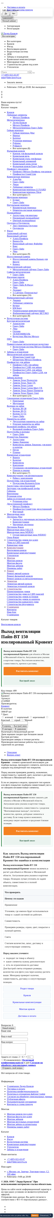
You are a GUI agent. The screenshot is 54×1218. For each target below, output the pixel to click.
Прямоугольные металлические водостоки (28, 344)
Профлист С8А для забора (25, 365)
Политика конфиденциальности (22, 1091)
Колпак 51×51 (19, 413)
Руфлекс (17, 143)
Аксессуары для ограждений (21, 486)
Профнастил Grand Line (24, 174)
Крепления (18, 465)
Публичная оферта (16, 1099)
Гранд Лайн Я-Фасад (23, 285)
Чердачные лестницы (23, 524)
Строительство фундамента (20, 604)
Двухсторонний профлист (20, 504)
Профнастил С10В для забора (27, 367)
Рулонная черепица (22, 140)
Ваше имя (6, 1031)
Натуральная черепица (18, 205)
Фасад (10, 231)
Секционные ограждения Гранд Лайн (25, 398)
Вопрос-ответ (13, 755)
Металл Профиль (21, 117)
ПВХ (9, 339)
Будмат (16, 200)
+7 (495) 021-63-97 (10, 75)
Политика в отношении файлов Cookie (26, 1094)
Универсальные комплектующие (29, 310)
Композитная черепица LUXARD (29, 189)
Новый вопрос (8, 1028)
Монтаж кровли (15, 560)
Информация (7, 1081)
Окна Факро (13, 537)
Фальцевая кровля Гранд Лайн (28, 166)
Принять (35, 1215)
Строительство (14, 589)
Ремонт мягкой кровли (18, 573)
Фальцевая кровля (16, 151)
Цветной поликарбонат (24, 220)
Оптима (16, 331)
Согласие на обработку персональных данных (29, 1096)
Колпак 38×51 (19, 411)
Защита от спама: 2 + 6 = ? (14, 1057)
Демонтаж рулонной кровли (21, 586)
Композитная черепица (18, 176)
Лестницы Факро (15, 527)
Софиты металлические (18, 272)
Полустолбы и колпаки (18, 432)
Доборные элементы (17, 115)
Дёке (15, 251)
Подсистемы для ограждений (21, 480)
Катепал (17, 138)
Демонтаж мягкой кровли (19, 584)
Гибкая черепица (15, 130)
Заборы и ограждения (17, 352)
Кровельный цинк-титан (25, 164)
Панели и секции (21, 470)
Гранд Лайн (18, 182)
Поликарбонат (14, 213)
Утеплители (13, 555)
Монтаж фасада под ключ (19, 1116)
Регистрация (13, 28)
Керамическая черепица (24, 207)
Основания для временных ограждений (32, 468)
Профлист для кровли (17, 169)
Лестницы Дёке (14, 517)
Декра (16, 184)
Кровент (5, 706)
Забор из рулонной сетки (19, 499)
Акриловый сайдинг (17, 233)
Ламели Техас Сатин (23, 385)
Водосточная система (17, 318)
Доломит (17, 290)
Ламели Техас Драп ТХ (24, 383)
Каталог (5, 1132)
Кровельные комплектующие (21, 553)
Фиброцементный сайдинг (20, 298)
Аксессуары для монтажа (25, 215)
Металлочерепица (16, 120)
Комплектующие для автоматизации (25, 475)
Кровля (10, 112)
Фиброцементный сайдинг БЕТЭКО (31, 313)
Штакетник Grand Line (24, 357)
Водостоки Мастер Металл (26, 336)
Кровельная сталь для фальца (27, 158)
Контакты (12, 609)
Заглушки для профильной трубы (23, 488)
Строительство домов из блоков (22, 596)
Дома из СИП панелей (18, 542)
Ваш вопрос (7, 1042)
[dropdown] (2, 3)
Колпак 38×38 (19, 408)
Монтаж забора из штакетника (22, 1124)
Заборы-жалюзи (14, 377)
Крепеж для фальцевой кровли (28, 153)
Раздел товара (27, 988)
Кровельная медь (21, 156)
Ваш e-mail (6, 1036)
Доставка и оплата (16, 7)
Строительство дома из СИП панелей (25, 594)
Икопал (16, 135)
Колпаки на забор (15, 406)
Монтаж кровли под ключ (19, 1114)
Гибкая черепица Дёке (24, 133)
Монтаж (11, 558)
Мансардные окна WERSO (20, 532)
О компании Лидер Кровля (20, 1086)
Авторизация (13, 26)
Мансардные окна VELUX (20, 529)
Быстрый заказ (27, 681)
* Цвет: (4, 714)
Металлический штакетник (20, 354)
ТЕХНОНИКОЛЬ (21, 334)
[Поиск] (33, 72)
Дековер (17, 300)
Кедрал (16, 305)
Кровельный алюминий (24, 161)
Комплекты (18, 462)
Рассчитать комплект (27, 671)
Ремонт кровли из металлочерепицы (25, 578)
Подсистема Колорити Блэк (26, 483)
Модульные (18, 403)
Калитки (17, 460)
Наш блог (11, 612)
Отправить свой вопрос (12, 1068)
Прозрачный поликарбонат (26, 218)
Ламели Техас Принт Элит (26, 393)
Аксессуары (18, 439)
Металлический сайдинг (19, 267)
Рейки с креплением (23, 478)
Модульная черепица (17, 197)
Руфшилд (17, 146)
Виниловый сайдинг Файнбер (27, 243)
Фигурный (18, 511)
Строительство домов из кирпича (23, 599)
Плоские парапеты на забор (26, 424)
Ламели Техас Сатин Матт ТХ (27, 388)
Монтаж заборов (15, 565)
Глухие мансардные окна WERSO (29, 535)
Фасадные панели (15, 277)
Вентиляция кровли (16, 550)
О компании (13, 607)
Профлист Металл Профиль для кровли (32, 171)
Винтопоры (12, 493)
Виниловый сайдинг (17, 236)
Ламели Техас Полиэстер (25, 380)
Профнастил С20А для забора (27, 370)
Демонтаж (12, 581)
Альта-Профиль (20, 238)
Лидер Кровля (20, 122)
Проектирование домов (18, 591)
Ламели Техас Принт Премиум (28, 390)
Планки (16, 452)
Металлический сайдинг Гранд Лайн (31, 269)
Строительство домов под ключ (22, 540)
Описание (12, 752)
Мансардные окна (16, 514)
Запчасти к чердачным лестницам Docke (32, 519)
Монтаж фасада (14, 563)
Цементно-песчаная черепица (27, 210)
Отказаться (44, 1215)
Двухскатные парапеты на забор (28, 421)
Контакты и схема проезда (20, 1104)
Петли (16, 450)
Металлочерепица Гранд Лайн (27, 128)
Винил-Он (18, 241)
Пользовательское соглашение (22, 1101)
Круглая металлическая (18, 321)
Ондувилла (18, 228)
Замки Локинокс (21, 442)
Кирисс (16, 264)
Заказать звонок (14, 82)
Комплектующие (21, 522)
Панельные (18, 401)
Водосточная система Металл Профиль (32, 347)
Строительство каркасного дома (23, 602)
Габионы (11, 491)
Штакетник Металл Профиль (27, 359)
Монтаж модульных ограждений (23, 1122)
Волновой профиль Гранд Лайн (28, 429)
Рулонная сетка (14, 496)
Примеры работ (14, 568)
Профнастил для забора (18, 362)
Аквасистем (18, 323)
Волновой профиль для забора (22, 426)
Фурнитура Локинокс (17, 437)
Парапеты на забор (16, 419)
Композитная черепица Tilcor (27, 192)
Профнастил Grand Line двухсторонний (32, 509)
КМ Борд (17, 308)
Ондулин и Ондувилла (18, 223)
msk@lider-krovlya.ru (11, 77)
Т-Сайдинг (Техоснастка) (25, 292)
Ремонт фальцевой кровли (20, 576)
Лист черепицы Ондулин (25, 225)
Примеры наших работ (18, 1127)
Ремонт (10, 571)
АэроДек (17, 179)
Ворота (16, 457)
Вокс (15, 246)
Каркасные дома (15, 545)
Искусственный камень (18, 256)
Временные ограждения (19, 455)
